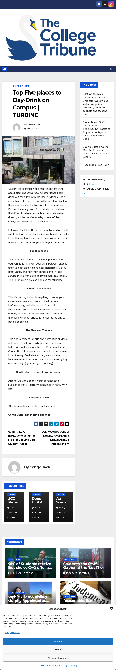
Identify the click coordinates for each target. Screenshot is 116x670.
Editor (29, 573)
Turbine (24, 86)
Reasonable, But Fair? (96, 164)
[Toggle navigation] (58, 69)
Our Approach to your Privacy (64, 665)
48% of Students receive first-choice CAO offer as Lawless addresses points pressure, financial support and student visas (95, 104)
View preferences (58, 658)
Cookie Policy (43, 665)
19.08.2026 (72, 573)
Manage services (12, 632)
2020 (16, 86)
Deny (58, 649)
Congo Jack (34, 124)
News (18, 560)
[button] (111, 608)
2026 (10, 560)
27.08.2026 (16, 573)
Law (73, 597)
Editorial (20, 593)
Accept (58, 641)
